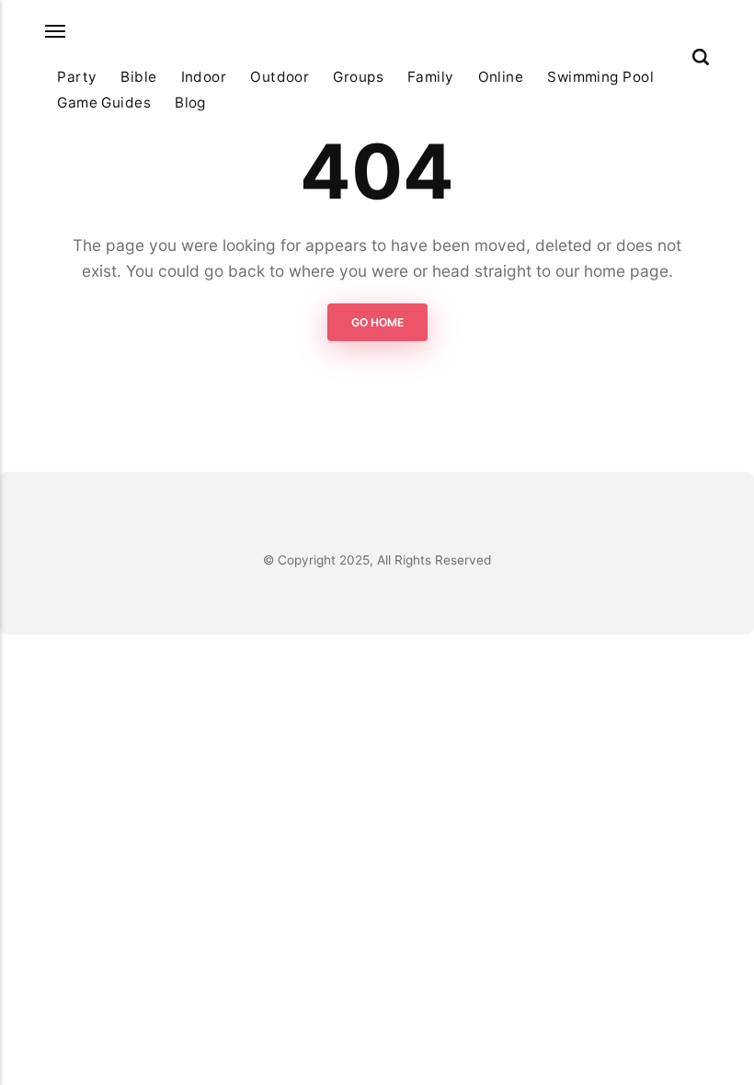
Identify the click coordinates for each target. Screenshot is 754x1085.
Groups (358, 77)
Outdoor (279, 77)
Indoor (204, 77)
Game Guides (104, 102)
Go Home (377, 322)
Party (77, 77)
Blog (190, 102)
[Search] (700, 57)
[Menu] (56, 31)
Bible (138, 77)
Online (501, 77)
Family (430, 77)
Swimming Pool (600, 77)
